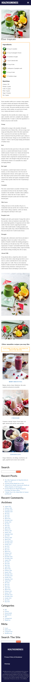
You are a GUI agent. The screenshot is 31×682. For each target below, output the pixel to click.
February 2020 (8, 537)
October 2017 (8, 544)
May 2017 (7, 549)
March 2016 (8, 569)
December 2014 (8, 594)
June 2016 (7, 563)
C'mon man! (16, 418)
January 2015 (8, 593)
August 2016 (8, 560)
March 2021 (8, 529)
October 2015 (8, 577)
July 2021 (7, 524)
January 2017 (8, 555)
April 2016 (7, 567)
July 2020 (7, 536)
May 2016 (7, 565)
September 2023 (9, 511)
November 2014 (9, 596)
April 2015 (7, 588)
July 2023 (7, 513)
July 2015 (7, 582)
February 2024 (8, 508)
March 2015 (8, 589)
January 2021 (8, 532)
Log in (6, 628)
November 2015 (9, 575)
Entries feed (8, 630)
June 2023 (7, 515)
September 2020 (9, 534)
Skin (6, 616)
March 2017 (8, 551)
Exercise (7, 611)
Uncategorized (8, 618)
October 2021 (8, 522)
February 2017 (8, 553)
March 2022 (8, 518)
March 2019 (8, 539)
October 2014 (8, 598)
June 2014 (7, 601)
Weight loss (7, 620)
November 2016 (9, 558)
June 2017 (7, 548)
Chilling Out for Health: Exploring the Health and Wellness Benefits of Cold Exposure (17, 486)
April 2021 (7, 527)
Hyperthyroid (8, 615)
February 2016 (8, 570)
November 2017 (9, 543)
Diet (6, 609)
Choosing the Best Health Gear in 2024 (14, 483)
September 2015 (9, 579)
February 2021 (8, 530)
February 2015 (8, 591)
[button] (28, 2)
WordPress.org (8, 633)
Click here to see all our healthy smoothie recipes (15, 349)
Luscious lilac (15, 454)
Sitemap (7, 664)
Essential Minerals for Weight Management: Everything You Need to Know (15, 489)
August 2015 (8, 581)
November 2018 (9, 541)
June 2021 (7, 525)
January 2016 (8, 572)
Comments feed (8, 631)
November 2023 (9, 510)
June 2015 (7, 584)
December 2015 (8, 574)
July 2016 (7, 562)
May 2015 (7, 586)
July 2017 (7, 546)
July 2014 (7, 600)
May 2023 (7, 517)
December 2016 (8, 556)
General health (8, 613)
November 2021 (9, 520)
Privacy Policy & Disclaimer (13, 657)
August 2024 (8, 506)
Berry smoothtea (15, 382)
